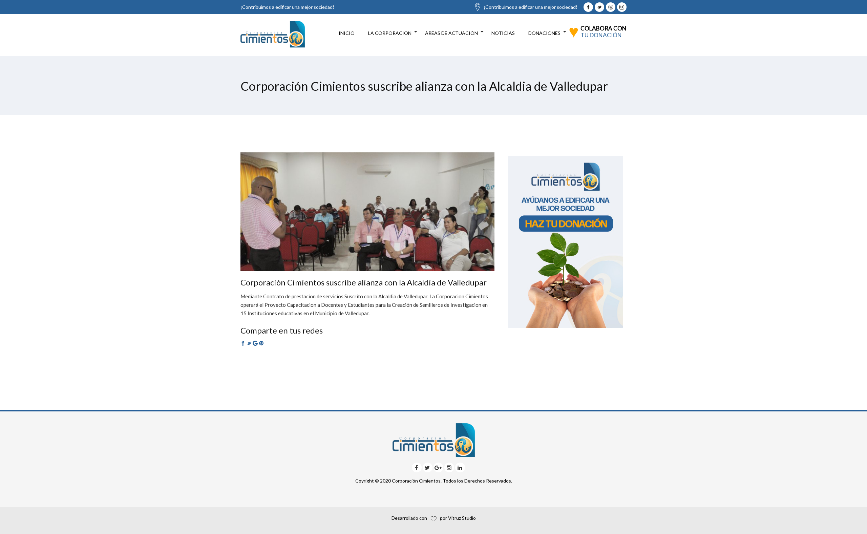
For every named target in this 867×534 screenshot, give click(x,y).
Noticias (503, 33)
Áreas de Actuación (451, 33)
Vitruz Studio (462, 518)
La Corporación (389, 33)
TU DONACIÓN (601, 35)
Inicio (347, 33)
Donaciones (544, 33)
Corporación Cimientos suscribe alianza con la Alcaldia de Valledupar (363, 282)
